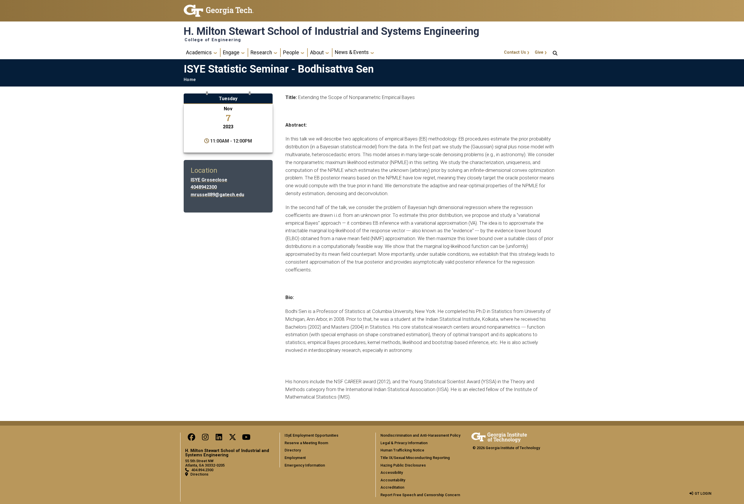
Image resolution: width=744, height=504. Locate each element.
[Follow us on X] (232, 438)
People (291, 52)
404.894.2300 (202, 470)
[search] (555, 52)
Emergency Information (305, 465)
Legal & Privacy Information (404, 443)
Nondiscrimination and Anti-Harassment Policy (420, 435)
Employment (295, 458)
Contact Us (515, 52)
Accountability (392, 480)
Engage (231, 52)
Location (204, 170)
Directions (199, 474)
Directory (293, 450)
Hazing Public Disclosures (403, 465)
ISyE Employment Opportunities (311, 435)
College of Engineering (213, 40)
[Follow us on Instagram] (205, 438)
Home (190, 79)
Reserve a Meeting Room (306, 443)
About (317, 52)
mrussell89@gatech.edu (217, 194)
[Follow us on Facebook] (191, 438)
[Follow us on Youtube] (246, 438)
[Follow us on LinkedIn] (218, 438)
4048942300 (204, 187)
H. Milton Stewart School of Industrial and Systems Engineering (331, 31)
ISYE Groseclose (209, 180)
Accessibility (391, 472)
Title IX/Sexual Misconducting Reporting (415, 458)
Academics (199, 52)
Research (261, 52)
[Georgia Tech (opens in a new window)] (499, 436)
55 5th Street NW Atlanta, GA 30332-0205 (205, 463)
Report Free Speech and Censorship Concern (420, 495)
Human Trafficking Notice (402, 450)
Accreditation (392, 487)
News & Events (352, 52)
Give (539, 52)
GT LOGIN (703, 493)
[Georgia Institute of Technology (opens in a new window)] (219, 8)
